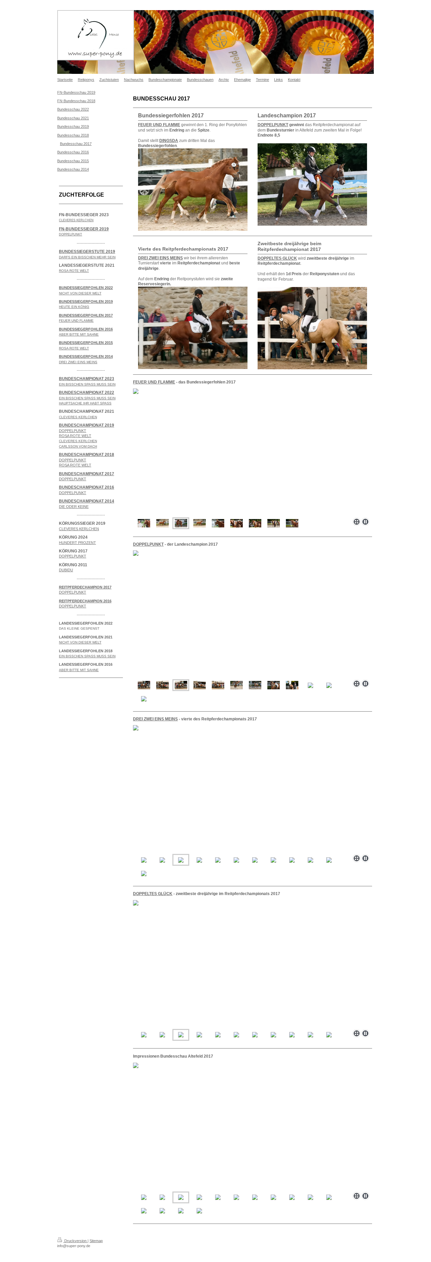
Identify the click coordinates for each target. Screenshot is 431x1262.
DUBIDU (66, 570)
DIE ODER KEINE (74, 507)
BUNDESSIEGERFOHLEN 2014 (86, 356)
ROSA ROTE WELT (75, 436)
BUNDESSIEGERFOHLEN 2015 (86, 343)
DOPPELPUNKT (148, 544)
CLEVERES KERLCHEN (79, 529)
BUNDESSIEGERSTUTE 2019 (87, 251)
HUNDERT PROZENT (77, 543)
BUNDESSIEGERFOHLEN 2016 (86, 329)
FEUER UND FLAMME (154, 382)
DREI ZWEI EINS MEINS (155, 719)
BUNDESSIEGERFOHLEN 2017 (86, 315)
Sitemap (96, 1241)
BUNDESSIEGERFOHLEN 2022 (86, 288)
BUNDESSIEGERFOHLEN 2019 (86, 301)
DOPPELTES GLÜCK (152, 893)
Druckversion (75, 1241)
